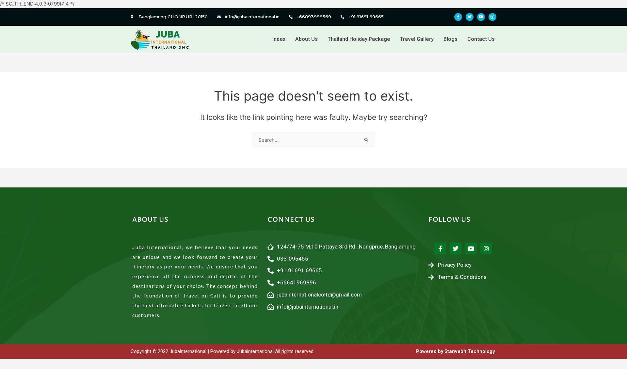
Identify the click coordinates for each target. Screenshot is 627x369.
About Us (306, 39)
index (278, 39)
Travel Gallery (417, 39)
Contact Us (481, 39)
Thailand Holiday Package (359, 39)
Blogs (450, 39)
